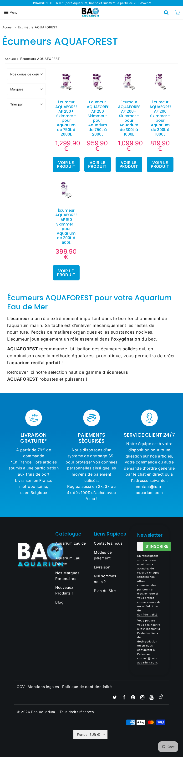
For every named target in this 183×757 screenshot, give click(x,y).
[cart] (177, 12)
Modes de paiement (103, 555)
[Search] (166, 12)
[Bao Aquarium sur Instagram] (143, 697)
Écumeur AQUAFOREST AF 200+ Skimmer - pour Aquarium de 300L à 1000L (130, 118)
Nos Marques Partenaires (67, 576)
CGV (21, 686)
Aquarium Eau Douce (67, 561)
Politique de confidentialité (87, 686)
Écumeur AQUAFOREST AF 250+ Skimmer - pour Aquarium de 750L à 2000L (67, 118)
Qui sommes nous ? (105, 579)
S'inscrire (157, 546)
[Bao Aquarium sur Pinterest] (133, 697)
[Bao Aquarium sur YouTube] (152, 697)
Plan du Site (105, 591)
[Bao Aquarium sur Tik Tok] (161, 698)
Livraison (102, 567)
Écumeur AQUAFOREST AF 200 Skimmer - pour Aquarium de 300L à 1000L (161, 118)
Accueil (7, 27)
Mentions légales (43, 686)
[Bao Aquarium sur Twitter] (115, 697)
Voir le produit (66, 164)
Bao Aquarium (43, 712)
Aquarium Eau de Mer (70, 546)
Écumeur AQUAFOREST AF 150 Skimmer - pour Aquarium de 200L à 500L (67, 226)
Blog (59, 602)
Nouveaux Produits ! (64, 590)
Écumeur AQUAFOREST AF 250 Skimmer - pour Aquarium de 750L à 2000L (99, 118)
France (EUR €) (88, 734)
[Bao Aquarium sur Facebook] (124, 697)
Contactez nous (108, 543)
